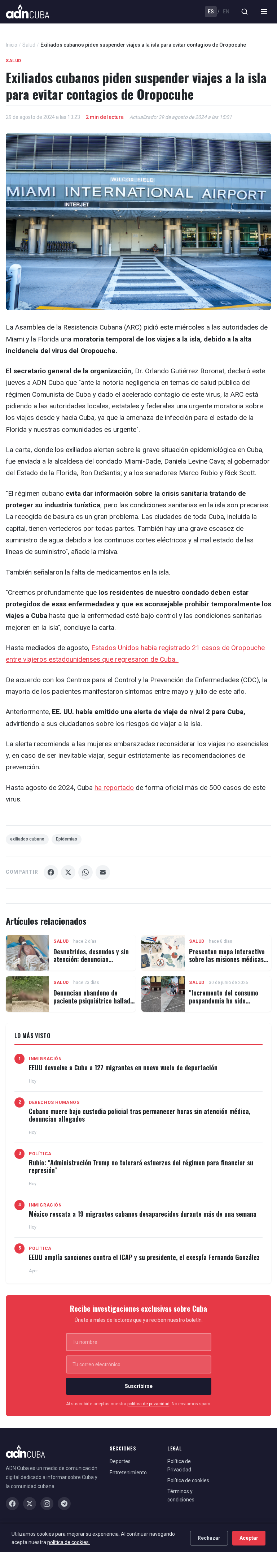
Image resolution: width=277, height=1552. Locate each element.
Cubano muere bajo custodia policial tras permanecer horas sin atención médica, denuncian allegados (139, 1115)
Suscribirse (139, 1386)
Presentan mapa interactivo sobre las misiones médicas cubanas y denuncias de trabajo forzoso (227, 963)
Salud (28, 45)
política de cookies (68, 1542)
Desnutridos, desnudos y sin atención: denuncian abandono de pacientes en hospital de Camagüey (91, 963)
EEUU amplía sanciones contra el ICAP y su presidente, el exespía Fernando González (144, 1257)
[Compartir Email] (103, 872)
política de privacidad (148, 1403)
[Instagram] (46, 1503)
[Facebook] (12, 1503)
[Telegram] (64, 1503)
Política (40, 1153)
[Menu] (264, 11)
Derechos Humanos (54, 1102)
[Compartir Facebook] (51, 872)
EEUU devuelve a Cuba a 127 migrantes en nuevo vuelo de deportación (123, 1067)
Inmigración (45, 1058)
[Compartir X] (68, 872)
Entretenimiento (128, 1472)
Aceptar (248, 1538)
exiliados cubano (27, 839)
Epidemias (66, 839)
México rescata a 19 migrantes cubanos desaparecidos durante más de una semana (142, 1213)
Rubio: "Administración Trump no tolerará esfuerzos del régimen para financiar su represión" (141, 1166)
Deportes (120, 1461)
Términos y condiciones (180, 1495)
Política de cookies (188, 1480)
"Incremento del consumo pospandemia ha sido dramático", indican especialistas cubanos (223, 1004)
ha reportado (114, 787)
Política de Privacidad (179, 1465)
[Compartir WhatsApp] (85, 872)
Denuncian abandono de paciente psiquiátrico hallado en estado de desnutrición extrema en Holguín (93, 1004)
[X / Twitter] (29, 1503)
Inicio (11, 45)
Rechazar (209, 1538)
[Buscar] (244, 11)
